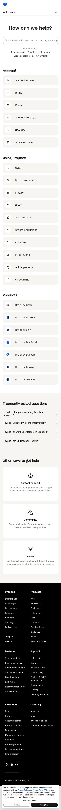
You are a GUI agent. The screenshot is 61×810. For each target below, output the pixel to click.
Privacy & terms (37, 667)
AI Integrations (24, 267)
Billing (18, 92)
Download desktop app (39, 52)
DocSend (34, 622)
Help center (9, 12)
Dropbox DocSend (26, 342)
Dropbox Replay (24, 367)
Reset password (18, 52)
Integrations (22, 254)
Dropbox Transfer (25, 379)
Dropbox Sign (23, 329)
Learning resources (39, 694)
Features (9, 613)
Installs (19, 192)
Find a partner (12, 754)
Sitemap (34, 689)
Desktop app (11, 599)
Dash (32, 617)
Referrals (9, 739)
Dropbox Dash (23, 305)
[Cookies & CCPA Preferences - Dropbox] (30, 796)
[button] (6, 40)
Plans (18, 105)
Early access (11, 627)
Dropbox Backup (22, 56)
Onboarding (22, 279)
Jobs (32, 716)
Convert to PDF (12, 691)
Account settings (25, 117)
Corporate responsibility (41, 725)
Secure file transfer (14, 672)
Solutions (9, 617)
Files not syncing (39, 56)
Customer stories (13, 721)
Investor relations (38, 721)
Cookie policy (36, 672)
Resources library (13, 725)
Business (34, 608)
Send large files (12, 658)
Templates (10, 636)
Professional (36, 603)
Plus (32, 599)
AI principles (36, 685)
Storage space (24, 142)
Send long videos (13, 663)
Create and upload (26, 230)
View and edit (23, 217)
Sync (18, 167)
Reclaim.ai (35, 632)
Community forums (14, 735)
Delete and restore (26, 180)
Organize (20, 242)
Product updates (38, 641)
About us (34, 711)
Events (8, 716)
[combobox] (33, 40)
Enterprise (35, 613)
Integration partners (14, 749)
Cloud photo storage (15, 667)
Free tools (9, 641)
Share (18, 205)
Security (20, 130)
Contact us (35, 663)
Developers (10, 730)
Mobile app (10, 603)
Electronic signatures (15, 686)
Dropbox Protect (25, 317)
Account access (24, 80)
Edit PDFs (10, 682)
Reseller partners (13, 744)
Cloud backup (12, 677)
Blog (7, 711)
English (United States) (15, 780)
